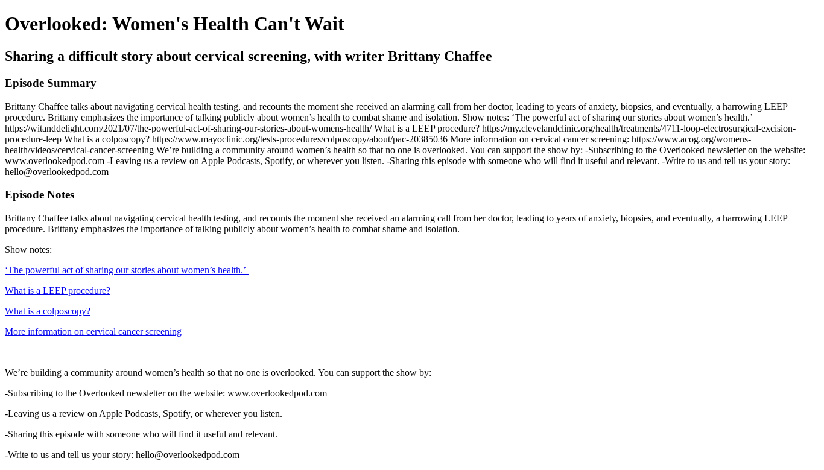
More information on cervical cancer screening (93, 331)
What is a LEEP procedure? (57, 290)
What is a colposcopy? (47, 311)
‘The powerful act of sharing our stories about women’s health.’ (127, 270)
